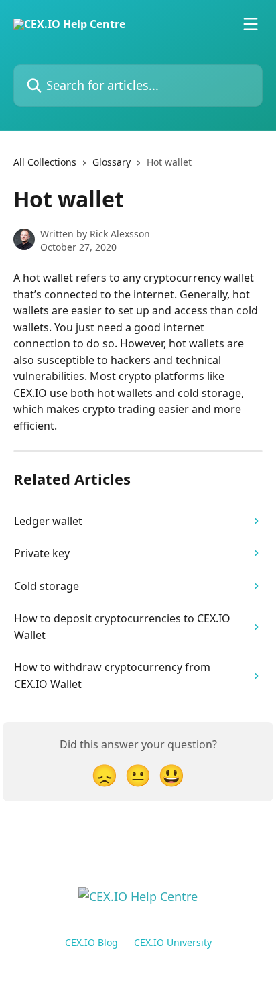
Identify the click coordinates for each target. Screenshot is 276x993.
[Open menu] (250, 24)
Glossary (111, 162)
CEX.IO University (173, 942)
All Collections (44, 162)
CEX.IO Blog (91, 942)
